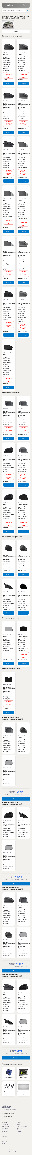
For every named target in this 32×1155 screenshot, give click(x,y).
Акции (18, 1124)
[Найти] (28, 10)
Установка (4, 1141)
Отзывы (4, 1143)
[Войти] (24, 5)
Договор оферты (22, 1126)
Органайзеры (5, 1126)
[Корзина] (28, 5)
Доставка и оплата (22, 1128)
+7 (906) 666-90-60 (8, 1116)
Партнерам (5, 1140)
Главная (4, 14)
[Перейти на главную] (6, 1106)
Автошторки (11, 14)
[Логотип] (10, 5)
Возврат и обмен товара (21, 1130)
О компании (5, 1138)
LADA (17, 14)
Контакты (19, 1133)
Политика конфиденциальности (16, 1151)
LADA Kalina (24, 14)
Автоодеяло (5, 1128)
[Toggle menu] (4, 5)
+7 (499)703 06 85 (8, 1113)
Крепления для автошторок (6, 1130)
